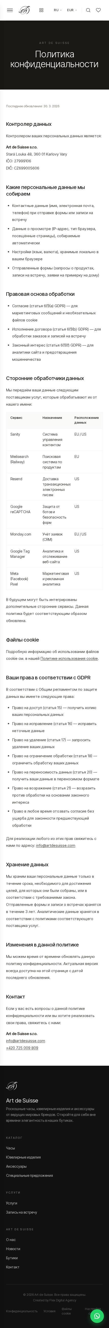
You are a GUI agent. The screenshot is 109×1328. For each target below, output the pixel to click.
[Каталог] (41, 10)
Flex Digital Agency (62, 1300)
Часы (10, 1148)
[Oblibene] (98, 10)
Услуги (11, 1203)
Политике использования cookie (69, 658)
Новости (13, 1249)
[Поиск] (88, 10)
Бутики (12, 1258)
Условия (50, 1311)
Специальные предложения (29, 1175)
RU (56, 10)
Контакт (13, 1267)
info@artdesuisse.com (55, 845)
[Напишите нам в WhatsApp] (97, 1316)
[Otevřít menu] (10, 10)
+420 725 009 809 (22, 1047)
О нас (11, 1239)
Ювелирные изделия (23, 1157)
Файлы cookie (67, 1311)
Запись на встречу (21, 1212)
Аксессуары (16, 1166)
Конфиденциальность (22, 1311)
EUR (70, 10)
